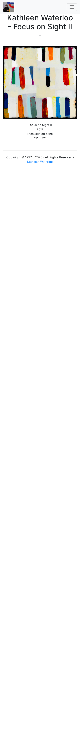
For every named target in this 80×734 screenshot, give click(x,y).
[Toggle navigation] (72, 7)
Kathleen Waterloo (40, 162)
